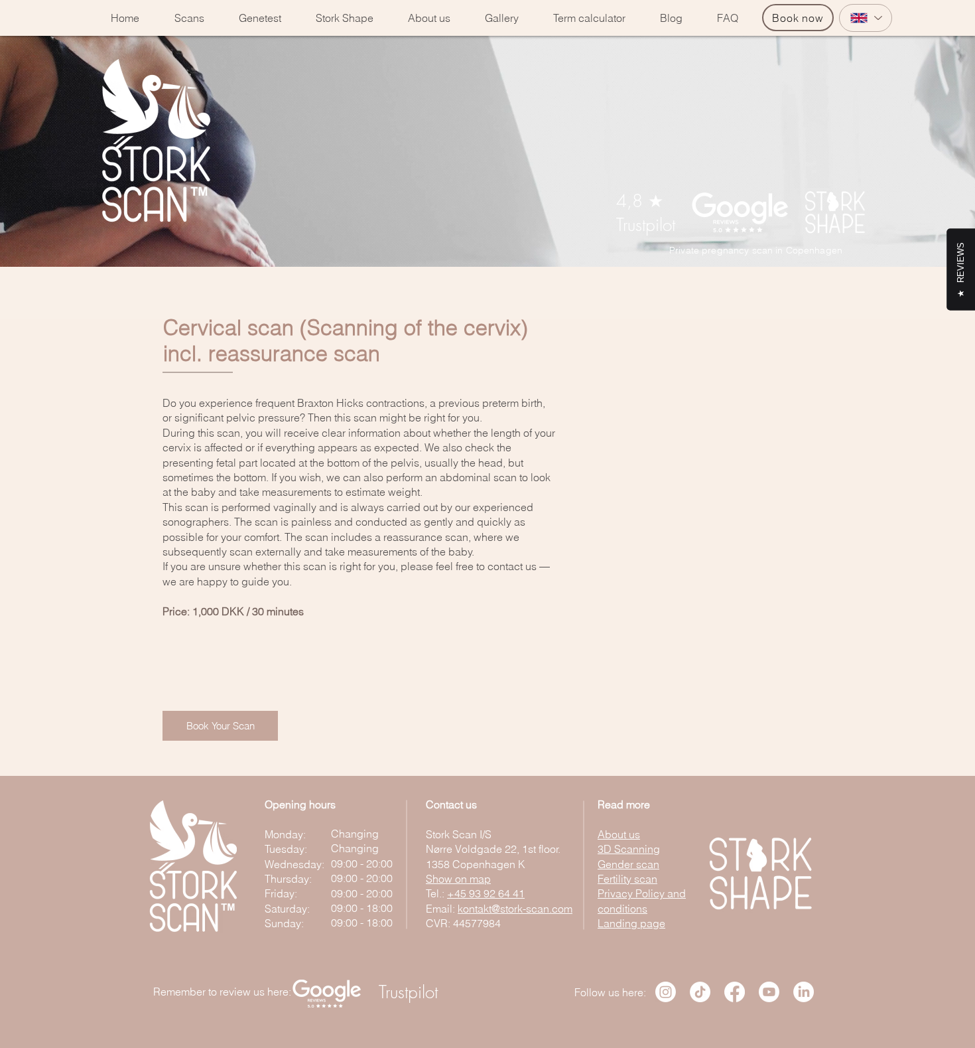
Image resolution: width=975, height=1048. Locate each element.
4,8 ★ (639, 201)
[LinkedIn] (803, 992)
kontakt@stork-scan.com (515, 908)
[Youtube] (769, 992)
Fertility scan (627, 878)
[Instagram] (665, 992)
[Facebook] (734, 992)
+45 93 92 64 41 (486, 893)
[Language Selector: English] (865, 18)
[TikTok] (700, 992)
